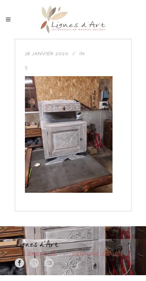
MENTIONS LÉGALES (96, 254)
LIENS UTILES (40, 254)
